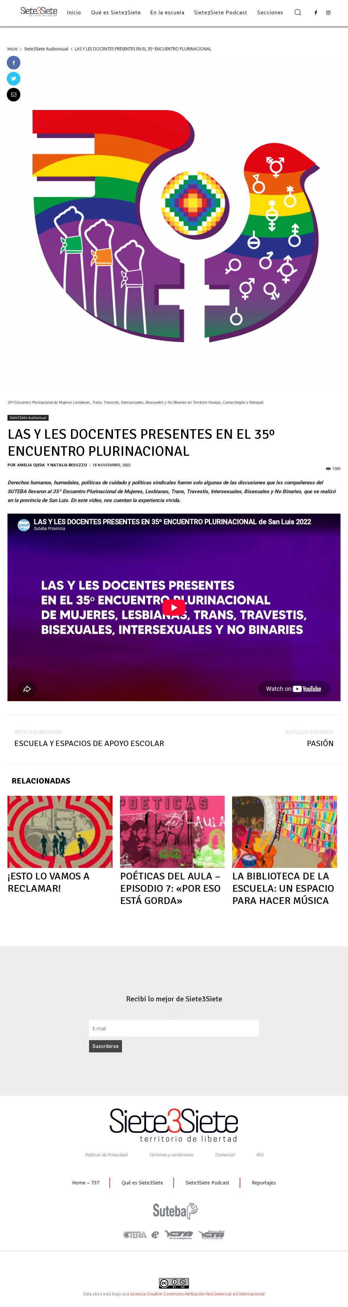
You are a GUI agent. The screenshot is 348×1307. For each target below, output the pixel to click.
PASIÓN (320, 743)
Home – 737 (85, 1182)
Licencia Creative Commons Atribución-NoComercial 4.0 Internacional (197, 1294)
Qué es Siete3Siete (142, 1182)
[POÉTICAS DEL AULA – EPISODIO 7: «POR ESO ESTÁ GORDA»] (172, 832)
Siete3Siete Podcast (207, 1182)
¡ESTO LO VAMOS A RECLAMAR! (48, 882)
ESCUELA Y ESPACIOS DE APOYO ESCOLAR (89, 743)
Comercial (224, 1155)
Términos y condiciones (171, 1155)
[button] (297, 12)
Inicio (12, 49)
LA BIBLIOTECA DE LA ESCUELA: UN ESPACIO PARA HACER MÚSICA (283, 888)
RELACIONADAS (41, 781)
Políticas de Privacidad (106, 1155)
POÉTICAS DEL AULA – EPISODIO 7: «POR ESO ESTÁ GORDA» (170, 888)
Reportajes (264, 1182)
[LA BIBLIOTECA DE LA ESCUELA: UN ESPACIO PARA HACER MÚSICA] (284, 832)
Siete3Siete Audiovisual (46, 49)
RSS (259, 1155)
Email (174, 1015)
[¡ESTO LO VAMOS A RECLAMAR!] (59, 832)
